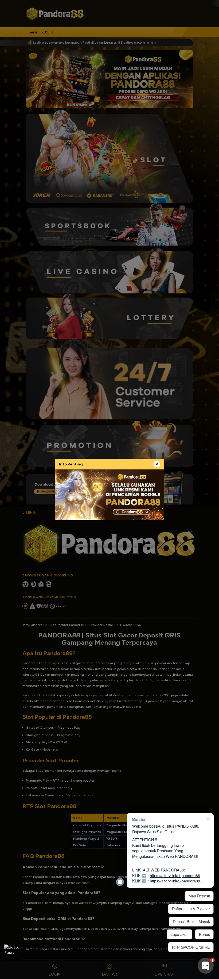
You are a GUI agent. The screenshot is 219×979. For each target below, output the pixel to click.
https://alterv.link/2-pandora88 (175, 881)
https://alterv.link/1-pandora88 (175, 875)
